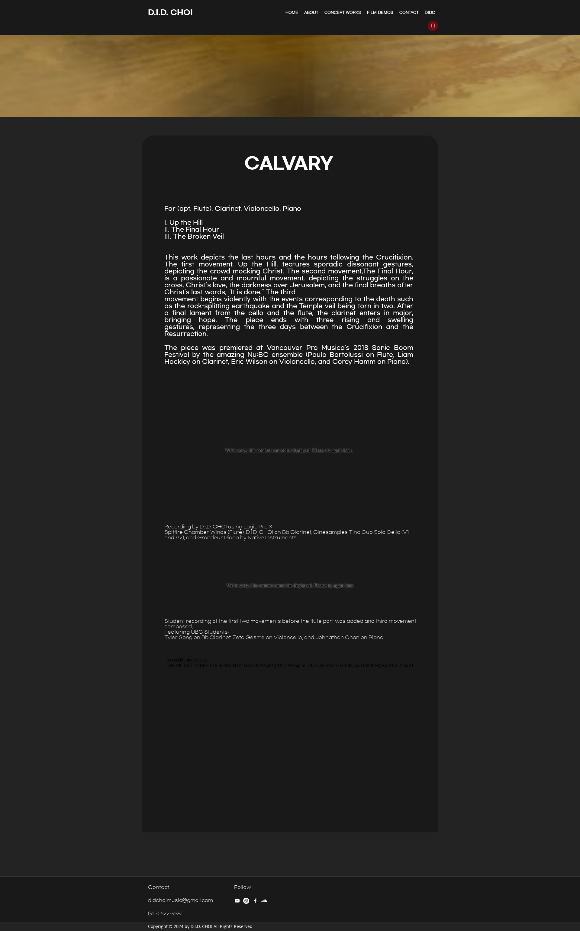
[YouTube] (237, 901)
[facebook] (255, 901)
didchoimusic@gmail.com (180, 900)
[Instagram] (246, 901)
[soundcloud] (264, 901)
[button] (433, 26)
